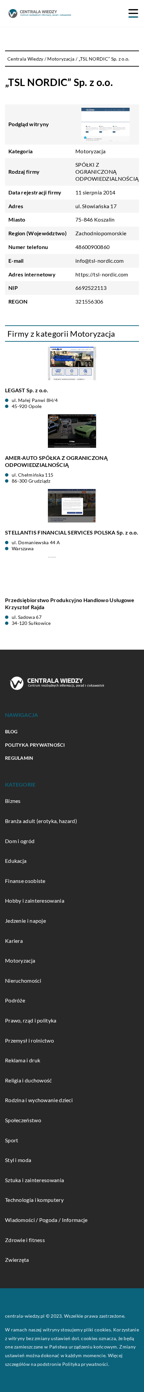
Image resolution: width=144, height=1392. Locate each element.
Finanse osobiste (25, 881)
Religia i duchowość (28, 1080)
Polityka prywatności (35, 745)
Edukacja (15, 860)
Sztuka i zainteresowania (34, 1180)
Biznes (13, 801)
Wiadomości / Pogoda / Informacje (46, 1220)
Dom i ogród (19, 841)
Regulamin (19, 758)
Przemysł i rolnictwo (29, 1040)
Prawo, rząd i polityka (31, 1020)
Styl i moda (18, 1160)
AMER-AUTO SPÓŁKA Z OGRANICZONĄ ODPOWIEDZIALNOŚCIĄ (56, 461)
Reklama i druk (22, 1060)
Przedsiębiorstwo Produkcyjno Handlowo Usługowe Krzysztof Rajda (70, 603)
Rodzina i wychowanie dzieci (39, 1100)
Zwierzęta (17, 1259)
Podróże (15, 1000)
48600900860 (92, 247)
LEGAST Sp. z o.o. (26, 390)
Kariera (14, 940)
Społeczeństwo (23, 1120)
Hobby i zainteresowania (34, 900)
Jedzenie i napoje (25, 920)
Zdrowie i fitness (25, 1240)
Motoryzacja (90, 151)
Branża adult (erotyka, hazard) (41, 821)
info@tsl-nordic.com (99, 260)
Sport (11, 1140)
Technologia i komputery (34, 1200)
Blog (11, 731)
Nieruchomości (23, 980)
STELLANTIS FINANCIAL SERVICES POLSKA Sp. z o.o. (71, 532)
